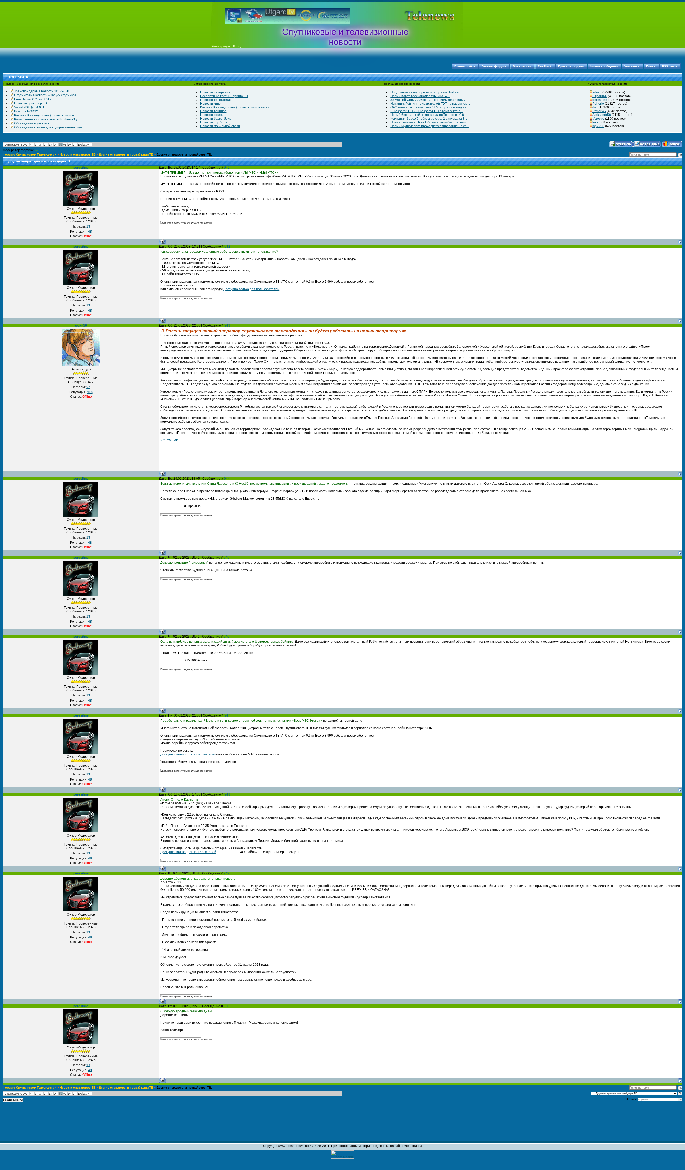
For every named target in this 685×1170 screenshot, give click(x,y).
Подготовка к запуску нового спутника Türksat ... (426, 92)
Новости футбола (213, 122)
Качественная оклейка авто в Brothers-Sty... (46, 119)
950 (226, 1006)
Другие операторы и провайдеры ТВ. (184, 154)
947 (227, 715)
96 (64, 144)
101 (85, 144)
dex (595, 107)
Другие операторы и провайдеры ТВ (126, 154)
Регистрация (221, 46)
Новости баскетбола (215, 118)
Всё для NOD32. (26, 111)
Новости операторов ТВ (78, 154)
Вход (237, 46)
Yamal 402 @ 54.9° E (29, 107)
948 (227, 794)
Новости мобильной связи (220, 126)
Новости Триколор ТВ (30, 103)
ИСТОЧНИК (169, 440)
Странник (599, 96)
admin (597, 92)
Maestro (598, 118)
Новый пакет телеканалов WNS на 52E (420, 96)
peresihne (599, 100)
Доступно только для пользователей (251, 289)
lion (595, 122)
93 (50, 144)
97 (69, 144)
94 (55, 144)
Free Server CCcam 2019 (32, 99)
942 (227, 246)
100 (80, 144)
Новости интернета (215, 92)
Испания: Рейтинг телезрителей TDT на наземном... (430, 103)
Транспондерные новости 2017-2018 (42, 91)
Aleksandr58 (601, 115)
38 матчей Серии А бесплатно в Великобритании (428, 100)
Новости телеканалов (216, 100)
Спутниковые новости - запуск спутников (45, 95)
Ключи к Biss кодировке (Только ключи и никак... (235, 107)
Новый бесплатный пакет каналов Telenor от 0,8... (428, 115)
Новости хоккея (212, 115)
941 (227, 167)
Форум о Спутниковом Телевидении (29, 154)
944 (227, 478)
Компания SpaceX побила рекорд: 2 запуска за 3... (428, 118)
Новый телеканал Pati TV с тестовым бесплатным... (429, 122)
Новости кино (210, 103)
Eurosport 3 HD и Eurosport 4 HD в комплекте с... (426, 111)
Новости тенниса (213, 111)
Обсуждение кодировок (32, 123)
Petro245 (599, 111)
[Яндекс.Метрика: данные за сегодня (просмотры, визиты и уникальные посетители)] (342, 1154)
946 (226, 636)
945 (226, 557)
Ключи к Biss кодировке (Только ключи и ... (45, 115)
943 (227, 325)
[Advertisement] (421, 16)
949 (226, 873)
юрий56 (598, 126)
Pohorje (598, 103)
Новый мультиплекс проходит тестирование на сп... (429, 126)
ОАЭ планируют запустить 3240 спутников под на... (429, 107)
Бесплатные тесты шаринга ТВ (224, 96)
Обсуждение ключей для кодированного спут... (49, 127)
